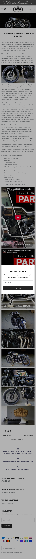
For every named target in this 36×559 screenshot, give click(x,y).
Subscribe (18, 288)
